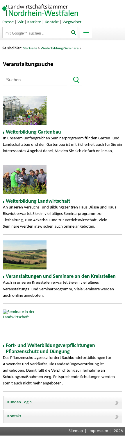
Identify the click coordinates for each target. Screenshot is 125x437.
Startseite (30, 48)
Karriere (34, 22)
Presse (8, 22)
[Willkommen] (40, 17)
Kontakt (52, 22)
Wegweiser (72, 22)
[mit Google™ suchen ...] (74, 33)
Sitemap (76, 431)
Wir (20, 22)
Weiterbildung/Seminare (59, 48)
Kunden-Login (19, 402)
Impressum (98, 431)
